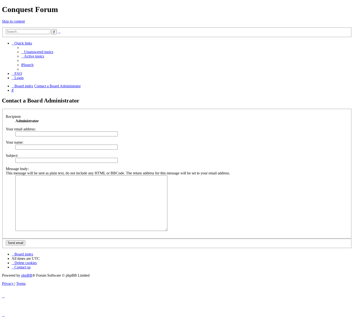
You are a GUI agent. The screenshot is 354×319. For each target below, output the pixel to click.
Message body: (17, 169)
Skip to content (13, 21)
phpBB (26, 275)
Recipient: (13, 117)
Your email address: (21, 129)
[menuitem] (37, 52)
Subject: (12, 155)
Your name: (14, 142)
